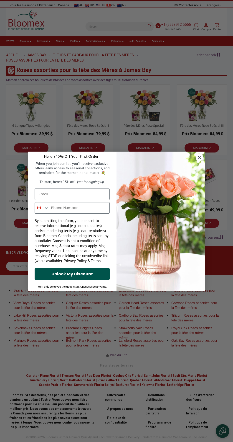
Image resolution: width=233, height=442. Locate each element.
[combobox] (42, 207)
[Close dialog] (199, 157)
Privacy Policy (75, 260)
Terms (96, 260)
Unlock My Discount (72, 274)
